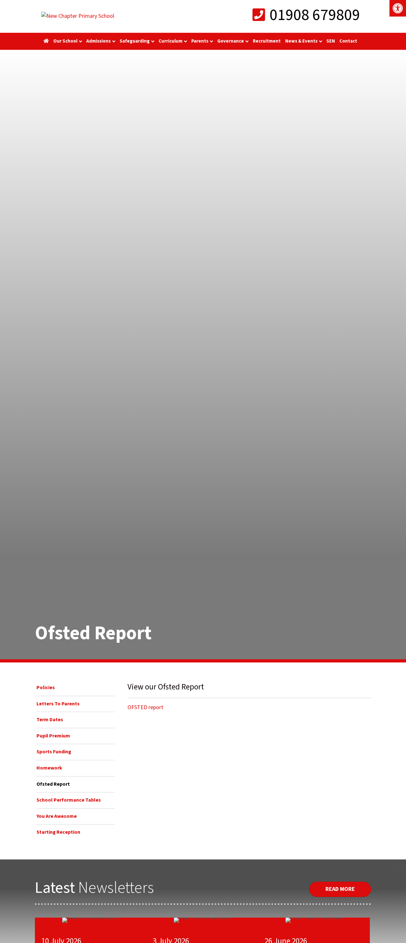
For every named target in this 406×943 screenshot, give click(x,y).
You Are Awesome (56, 816)
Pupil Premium (53, 735)
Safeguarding (135, 41)
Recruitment (267, 41)
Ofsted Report (53, 784)
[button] (398, 8)
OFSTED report (145, 707)
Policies (45, 687)
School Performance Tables (68, 800)
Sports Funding (53, 751)
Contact (348, 41)
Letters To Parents (58, 703)
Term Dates (49, 719)
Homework (49, 767)
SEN (330, 41)
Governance (230, 41)
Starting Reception (58, 832)
